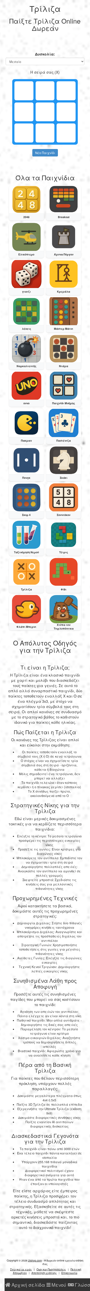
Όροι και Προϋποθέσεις (51, 1269)
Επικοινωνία (69, 1273)
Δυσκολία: (45, 54)
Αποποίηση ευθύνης (44, 1273)
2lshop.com (35, 1260)
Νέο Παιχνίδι (45, 153)
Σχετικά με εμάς (21, 1269)
